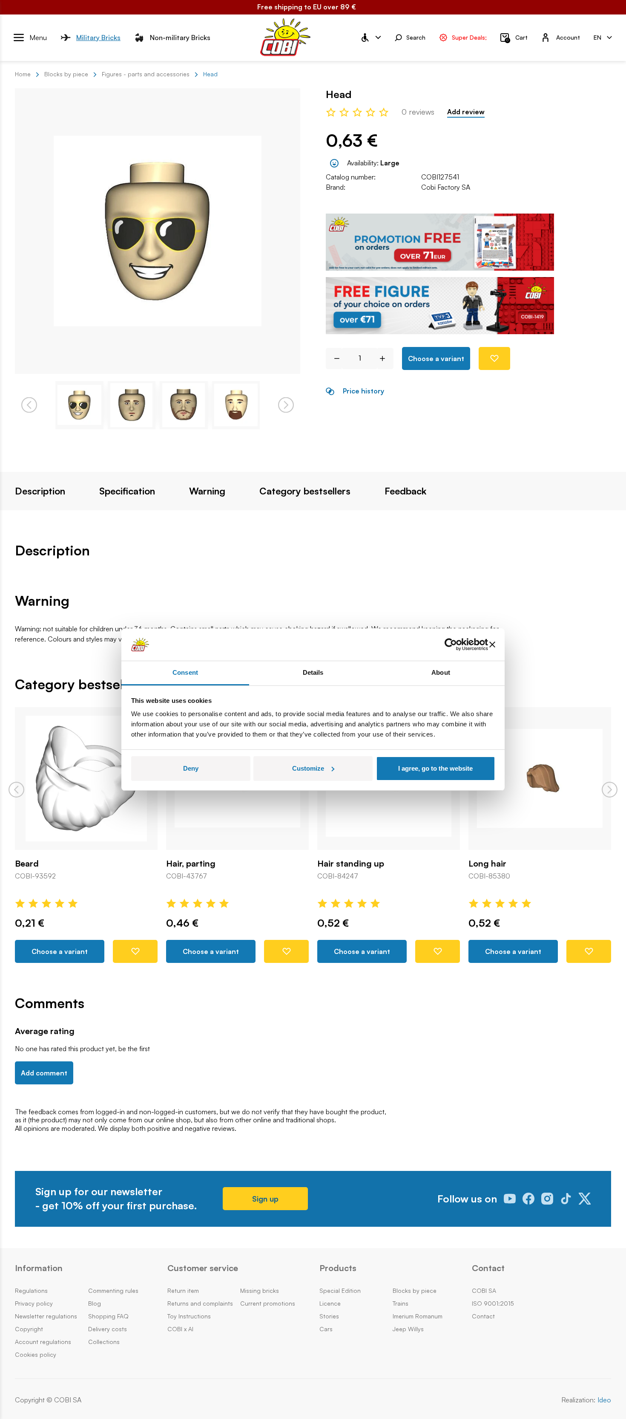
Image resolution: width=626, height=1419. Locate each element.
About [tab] (440, 672)
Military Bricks (98, 37)
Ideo (604, 1400)
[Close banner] (492, 644)
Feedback (405, 491)
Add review (466, 112)
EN (597, 36)
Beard (27, 863)
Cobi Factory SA (445, 187)
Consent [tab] (185, 672)
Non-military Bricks (180, 37)
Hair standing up (350, 863)
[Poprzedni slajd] (16, 790)
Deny (190, 768)
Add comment (44, 1073)
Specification (127, 491)
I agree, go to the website (435, 768)
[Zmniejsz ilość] (334, 358)
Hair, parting (190, 863)
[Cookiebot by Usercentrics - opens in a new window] (451, 644)
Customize (308, 768)
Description (40, 491)
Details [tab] (313, 672)
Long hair (487, 863)
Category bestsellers (304, 491)
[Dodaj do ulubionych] (494, 358)
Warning (207, 491)
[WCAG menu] (370, 37)
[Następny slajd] (609, 790)
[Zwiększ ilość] (385, 358)
